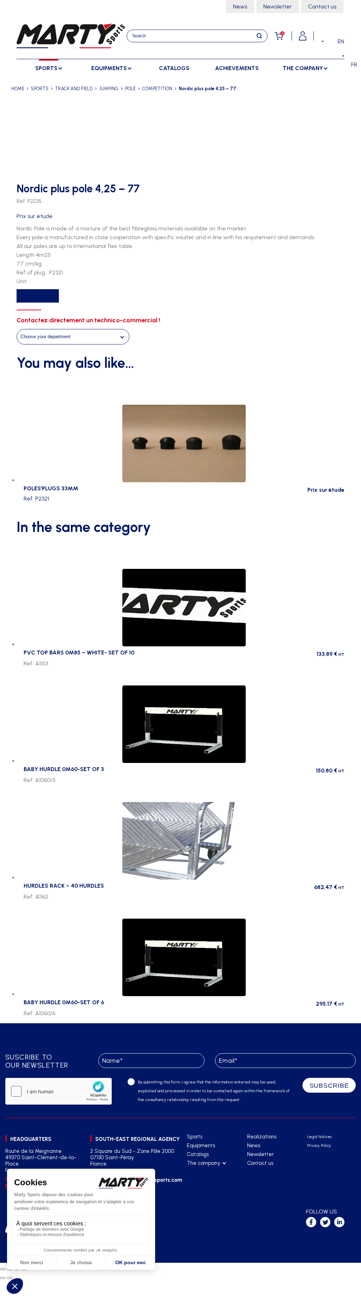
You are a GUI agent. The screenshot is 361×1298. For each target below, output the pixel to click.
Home (17, 88)
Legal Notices (319, 1137)
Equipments (201, 1145)
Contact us (322, 6)
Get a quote (37, 295)
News (240, 6)
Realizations (261, 1137)
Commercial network (211, 1181)
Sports (194, 1137)
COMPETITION (157, 88)
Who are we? (202, 1172)
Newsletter (277, 6)
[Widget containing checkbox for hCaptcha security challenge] (58, 1091)
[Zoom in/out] (3, 1269)
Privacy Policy (319, 1145)
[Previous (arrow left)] (3, 1278)
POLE (130, 88)
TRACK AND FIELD (74, 88)
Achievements (237, 68)
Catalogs (174, 68)
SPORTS (40, 88)
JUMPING (108, 88)
